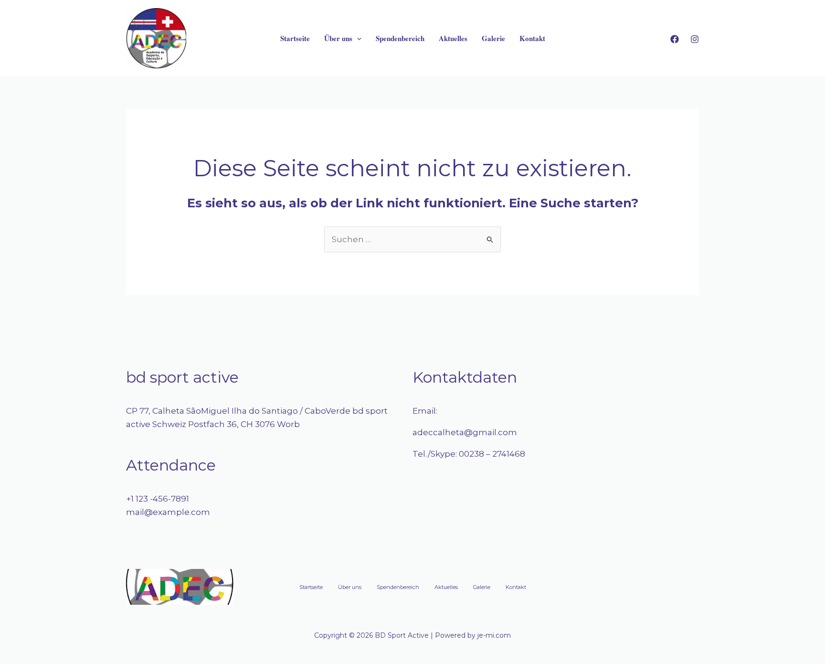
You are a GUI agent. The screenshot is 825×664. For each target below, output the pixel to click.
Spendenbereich (400, 38)
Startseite (295, 38)
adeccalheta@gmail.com (464, 432)
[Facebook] (674, 39)
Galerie (493, 38)
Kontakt (532, 38)
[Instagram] (694, 39)
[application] (356, 38)
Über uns (338, 38)
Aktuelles (453, 38)
